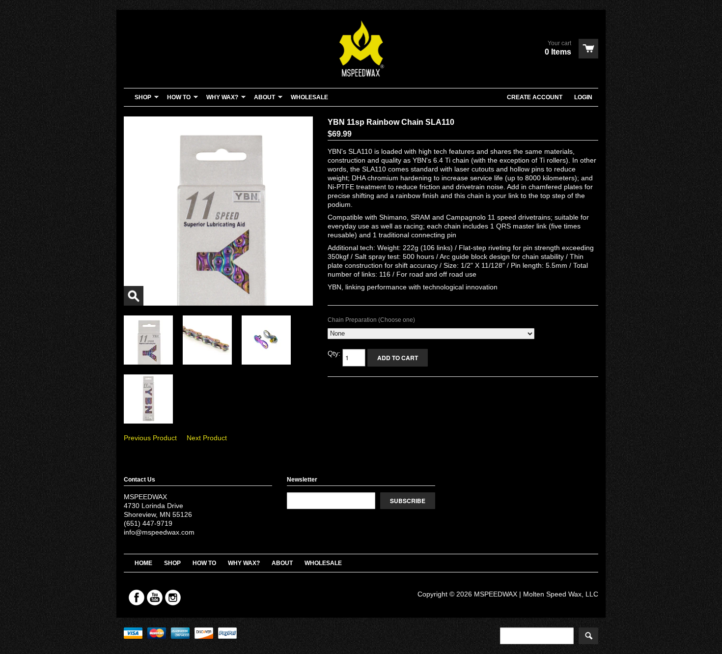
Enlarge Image (133, 296)
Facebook (136, 597)
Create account (534, 97)
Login (583, 97)
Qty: (335, 353)
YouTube (155, 597)
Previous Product (150, 438)
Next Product (207, 438)
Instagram (173, 597)
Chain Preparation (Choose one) (371, 319)
